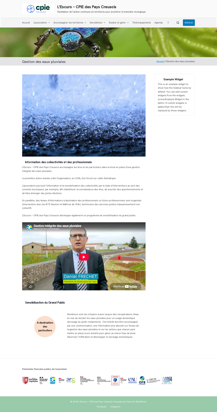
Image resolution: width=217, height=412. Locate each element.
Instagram (115, 406)
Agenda (159, 22)
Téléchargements (141, 22)
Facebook (101, 406)
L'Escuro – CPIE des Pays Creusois (86, 6)
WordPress (141, 401)
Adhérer (189, 22)
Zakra (129, 401)
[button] (48, 23)
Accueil (26, 22)
